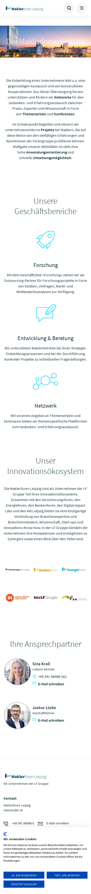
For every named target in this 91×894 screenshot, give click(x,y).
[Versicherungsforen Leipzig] (17, 570)
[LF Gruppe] (46, 598)
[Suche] (69, 8)
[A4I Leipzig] (74, 598)
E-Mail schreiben (51, 684)
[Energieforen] (74, 570)
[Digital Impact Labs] (17, 598)
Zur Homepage (24, 8)
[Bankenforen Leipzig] (46, 570)
